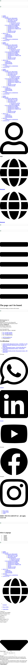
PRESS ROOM (8, 35)
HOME (4, 15)
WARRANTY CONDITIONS (11, 39)
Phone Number (3, 619)
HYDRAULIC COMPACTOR (14, 28)
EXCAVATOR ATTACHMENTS (12, 25)
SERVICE (5, 38)
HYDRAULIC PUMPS (13, 26)
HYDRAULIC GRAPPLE (13, 27)
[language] (14, 186)
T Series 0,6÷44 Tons (14, 24)
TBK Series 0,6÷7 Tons (13, 19)
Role (1, 616)
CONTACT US (6, 40)
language (2, 189)
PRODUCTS (5, 17)
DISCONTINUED (12, 21)
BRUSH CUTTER (12, 31)
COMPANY (7, 34)
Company (2, 615)
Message (2, 655)
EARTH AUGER (11, 32)
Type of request (3, 621)
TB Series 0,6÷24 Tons (15, 22)
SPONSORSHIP (8, 36)
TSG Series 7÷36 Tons (12, 20)
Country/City (3, 620)
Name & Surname (4, 613)
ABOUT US (5, 33)
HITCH (9, 29)
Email (1, 617)
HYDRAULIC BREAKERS (11, 18)
